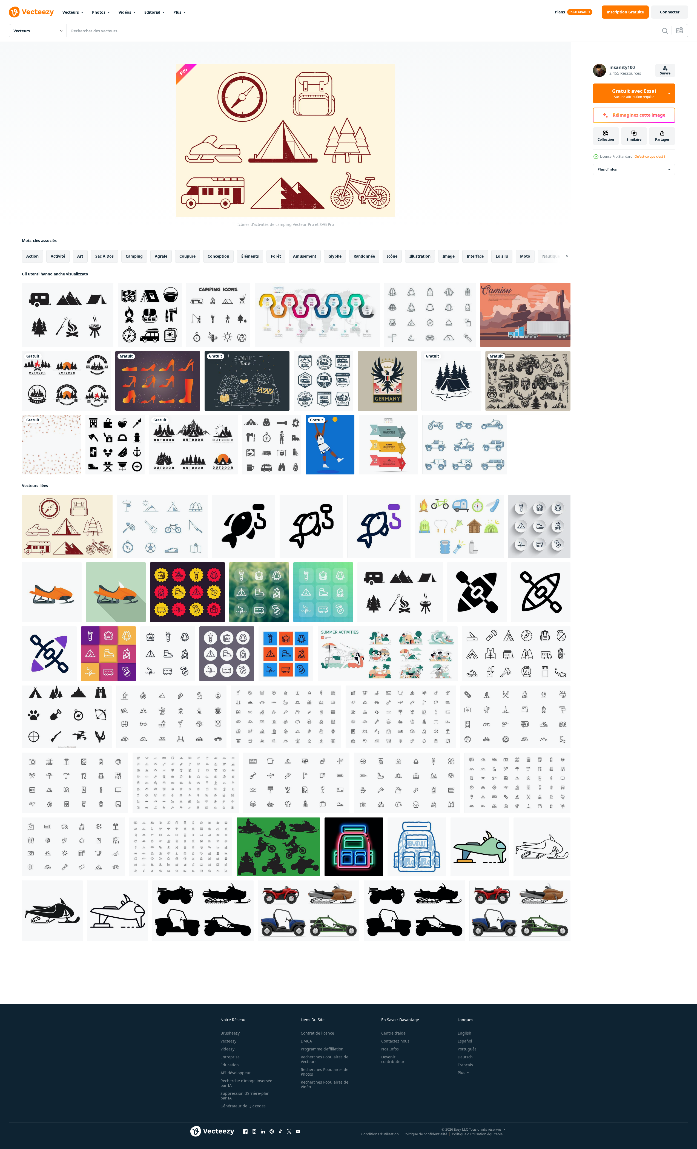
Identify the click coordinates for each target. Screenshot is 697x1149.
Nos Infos (390, 1049)
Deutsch (465, 1056)
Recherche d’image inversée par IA (246, 1083)
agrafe (161, 256)
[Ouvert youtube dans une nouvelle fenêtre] (298, 1131)
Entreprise (230, 1056)
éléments (250, 256)
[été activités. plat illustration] (388, 653)
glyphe (335, 256)
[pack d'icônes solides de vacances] (115, 444)
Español (465, 1041)
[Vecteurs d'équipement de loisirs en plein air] (430, 315)
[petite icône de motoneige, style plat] (52, 592)
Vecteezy (228, 1041)
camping (134, 256)
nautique (551, 256)
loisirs (502, 256)
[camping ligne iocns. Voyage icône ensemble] (171, 717)
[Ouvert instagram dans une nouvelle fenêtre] (254, 1131)
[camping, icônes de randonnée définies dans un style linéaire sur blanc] (167, 653)
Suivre (665, 73)
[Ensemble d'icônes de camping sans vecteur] (67, 315)
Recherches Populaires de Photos (324, 1072)
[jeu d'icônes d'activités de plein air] (459, 526)
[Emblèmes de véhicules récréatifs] (323, 381)
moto (525, 256)
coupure (187, 256)
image (449, 256)
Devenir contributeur (393, 1059)
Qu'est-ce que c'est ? (650, 156)
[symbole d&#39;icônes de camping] (218, 315)
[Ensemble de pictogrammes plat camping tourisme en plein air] (150, 315)
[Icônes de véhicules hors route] (464, 444)
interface (475, 256)
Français (465, 1064)
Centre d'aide (393, 1033)
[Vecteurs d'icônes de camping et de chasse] (67, 717)
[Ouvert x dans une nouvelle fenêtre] (289, 1131)
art (80, 256)
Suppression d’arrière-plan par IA (244, 1096)
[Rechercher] (665, 30)
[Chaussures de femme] (157, 381)
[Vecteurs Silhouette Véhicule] (278, 846)
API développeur (235, 1072)
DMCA (306, 1041)
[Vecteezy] (31, 12)
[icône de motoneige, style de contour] (117, 910)
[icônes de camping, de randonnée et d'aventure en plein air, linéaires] (187, 592)
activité (58, 256)
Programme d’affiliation (322, 1049)
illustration (420, 256)
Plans (560, 12)
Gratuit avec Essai (634, 93)
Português (467, 1049)
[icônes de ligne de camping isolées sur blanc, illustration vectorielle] (226, 653)
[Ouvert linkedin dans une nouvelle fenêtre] (263, 1131)
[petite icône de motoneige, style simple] (52, 910)
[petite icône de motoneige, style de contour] (542, 846)
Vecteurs (70, 12)
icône (392, 256)
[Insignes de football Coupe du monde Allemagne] (387, 381)
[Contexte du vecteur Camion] (525, 315)
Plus (177, 12)
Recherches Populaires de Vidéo (324, 1084)
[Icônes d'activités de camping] (67, 526)
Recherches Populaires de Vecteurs (324, 1059)
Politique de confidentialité (425, 1133)
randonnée (364, 256)
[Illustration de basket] (330, 444)
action (32, 256)
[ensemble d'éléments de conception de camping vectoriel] (527, 381)
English (464, 1033)
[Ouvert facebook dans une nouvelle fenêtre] (245, 1131)
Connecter (669, 12)
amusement (304, 256)
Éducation (229, 1064)
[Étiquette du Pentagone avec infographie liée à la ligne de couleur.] (317, 315)
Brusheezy (230, 1033)
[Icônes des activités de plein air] (162, 526)
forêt (276, 256)
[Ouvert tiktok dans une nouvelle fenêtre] (280, 1131)
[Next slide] (562, 256)
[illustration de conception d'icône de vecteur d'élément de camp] (451, 381)
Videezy (227, 1049)
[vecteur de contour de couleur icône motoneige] (480, 846)
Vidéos (125, 12)
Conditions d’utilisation (380, 1133)
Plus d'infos (607, 169)
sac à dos (104, 256)
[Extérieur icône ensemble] (516, 653)
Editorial (152, 12)
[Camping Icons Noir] (271, 444)
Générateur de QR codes (243, 1105)
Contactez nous (395, 1041)
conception (218, 256)
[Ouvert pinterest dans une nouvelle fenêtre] (271, 1131)
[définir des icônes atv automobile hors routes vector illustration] (308, 910)
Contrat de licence (317, 1033)
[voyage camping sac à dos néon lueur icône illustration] (354, 846)
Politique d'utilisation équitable (477, 1133)
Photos (98, 12)
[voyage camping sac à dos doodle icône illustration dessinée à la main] (417, 846)
